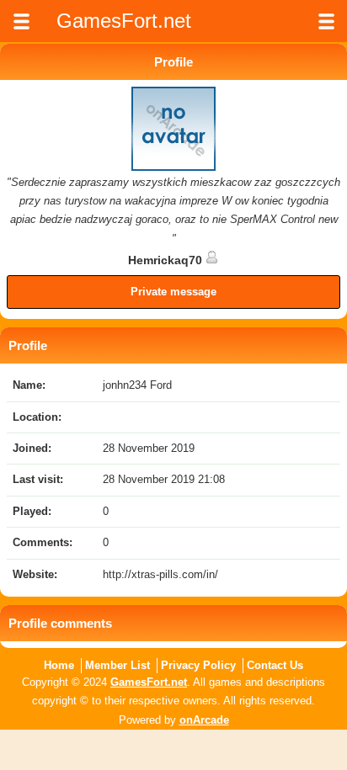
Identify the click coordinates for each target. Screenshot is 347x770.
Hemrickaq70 (167, 260)
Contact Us (275, 665)
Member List (117, 665)
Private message (173, 291)
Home (59, 665)
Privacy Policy (198, 665)
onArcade (204, 720)
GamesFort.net (148, 682)
